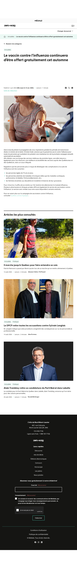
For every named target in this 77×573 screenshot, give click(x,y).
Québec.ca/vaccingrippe (19, 196)
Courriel (38, 485)
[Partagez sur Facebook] (66, 88)
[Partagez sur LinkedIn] (72, 88)
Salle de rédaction (10, 91)
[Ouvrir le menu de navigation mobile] (73, 25)
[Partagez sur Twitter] (69, 88)
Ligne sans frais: (38, 434)
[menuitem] (65, 31)
